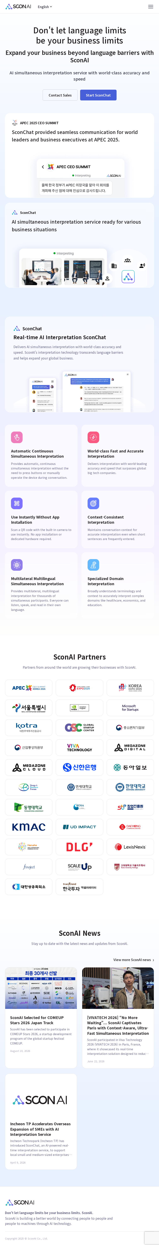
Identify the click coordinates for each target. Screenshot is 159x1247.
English (43, 6)
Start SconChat (98, 95)
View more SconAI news (133, 959)
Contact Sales (60, 95)
